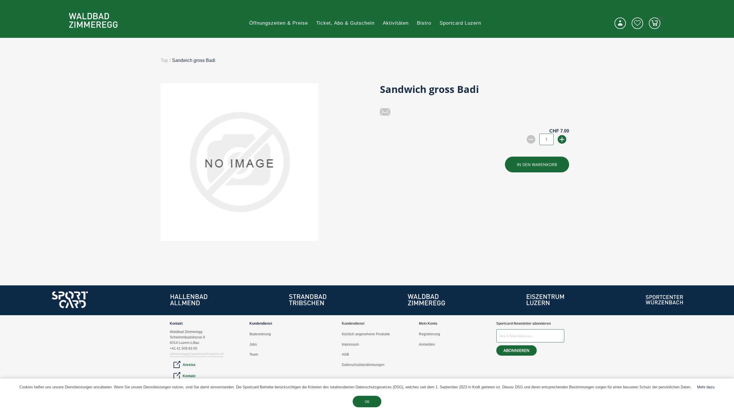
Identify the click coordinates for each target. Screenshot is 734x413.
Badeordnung (260, 334)
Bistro (424, 23)
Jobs (253, 344)
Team (253, 354)
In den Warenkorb (537, 164)
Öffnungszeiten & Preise (278, 23)
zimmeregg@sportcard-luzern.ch (197, 354)
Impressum (350, 344)
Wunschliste (637, 23)
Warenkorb (659, 18)
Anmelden (427, 344)
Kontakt (189, 376)
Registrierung (429, 334)
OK (367, 401)
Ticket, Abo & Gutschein (345, 23)
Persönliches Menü (620, 23)
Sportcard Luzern (460, 23)
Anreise (189, 365)
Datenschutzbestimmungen (363, 365)
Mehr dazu (706, 387)
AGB (345, 354)
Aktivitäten (396, 23)
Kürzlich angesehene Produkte (366, 334)
